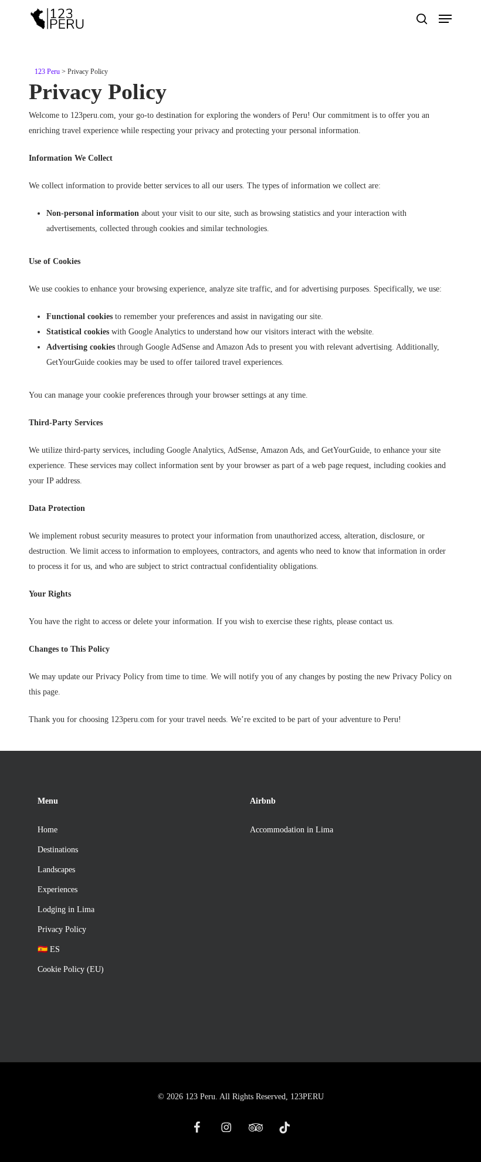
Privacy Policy (62, 929)
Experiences (57, 889)
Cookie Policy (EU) (71, 969)
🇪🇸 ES (49, 949)
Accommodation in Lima (291, 829)
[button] (445, 19)
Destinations (58, 849)
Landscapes (56, 869)
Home (47, 829)
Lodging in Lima (66, 909)
